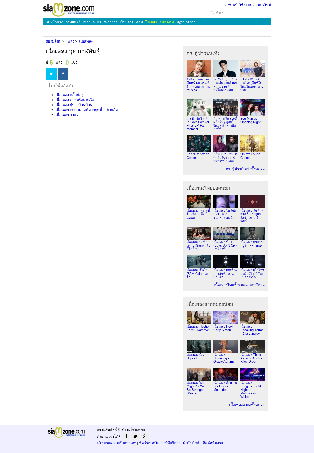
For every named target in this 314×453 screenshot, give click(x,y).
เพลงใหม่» (257, 285)
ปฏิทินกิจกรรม (187, 22)
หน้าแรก (56, 22)
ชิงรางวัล (111, 22)
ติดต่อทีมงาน (213, 443)
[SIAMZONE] (68, 9)
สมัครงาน (166, 22)
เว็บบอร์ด (127, 22)
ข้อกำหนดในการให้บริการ (159, 443)
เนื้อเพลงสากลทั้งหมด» (247, 405)
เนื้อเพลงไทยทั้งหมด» (231, 285)
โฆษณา (151, 22)
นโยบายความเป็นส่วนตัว (116, 443)
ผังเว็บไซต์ (191, 443)
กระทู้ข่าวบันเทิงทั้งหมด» (245, 169)
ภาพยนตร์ (72, 22)
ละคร (97, 22)
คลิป (139, 22)
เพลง (86, 22)
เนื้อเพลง (69, 95)
